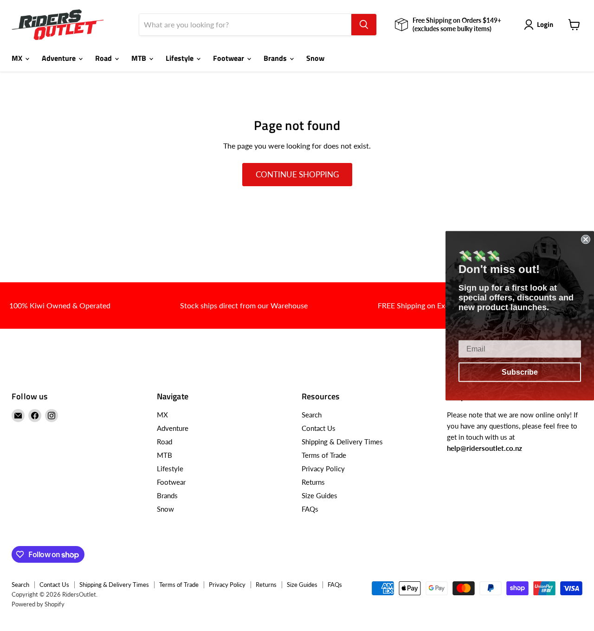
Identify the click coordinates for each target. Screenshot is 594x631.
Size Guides (319, 495)
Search (312, 414)
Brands (276, 58)
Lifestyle (180, 58)
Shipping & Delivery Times (342, 441)
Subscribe (520, 372)
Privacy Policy (323, 468)
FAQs (310, 509)
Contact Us (319, 428)
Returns (313, 482)
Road (104, 58)
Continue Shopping (297, 174)
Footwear (229, 58)
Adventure (59, 58)
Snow (315, 58)
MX (18, 58)
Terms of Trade (324, 455)
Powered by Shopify (38, 604)
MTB (139, 58)
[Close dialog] (585, 239)
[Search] (363, 24)
